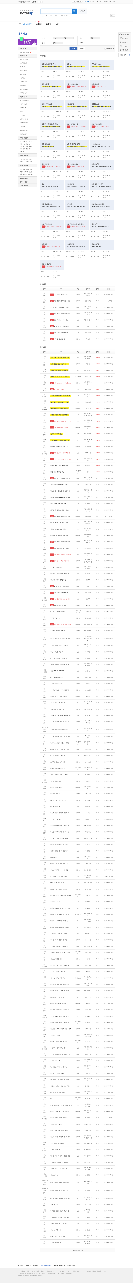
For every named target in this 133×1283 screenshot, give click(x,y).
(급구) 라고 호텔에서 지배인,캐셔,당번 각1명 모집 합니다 (82, 246)
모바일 (87, 1)
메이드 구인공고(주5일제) (57, 1092)
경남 (27, 146)
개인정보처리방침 (46, 1265)
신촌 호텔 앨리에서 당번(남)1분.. (59, 1016)
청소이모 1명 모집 (55, 1035)
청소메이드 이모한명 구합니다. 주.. (60, 965)
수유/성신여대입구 (25, 59)
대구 (21, 149)
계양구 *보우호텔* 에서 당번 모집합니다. (78, 206)
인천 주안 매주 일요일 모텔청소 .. (59, 1118)
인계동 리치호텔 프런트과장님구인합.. (61, 715)
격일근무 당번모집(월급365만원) (51, 126)
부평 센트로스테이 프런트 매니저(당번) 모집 (82, 166)
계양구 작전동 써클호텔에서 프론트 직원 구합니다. (56, 206)
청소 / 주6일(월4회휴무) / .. (57, 1143)
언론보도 (28, 1265)
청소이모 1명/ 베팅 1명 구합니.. (59, 580)
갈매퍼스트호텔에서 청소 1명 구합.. (60, 743)
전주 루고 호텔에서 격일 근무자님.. (60, 1191)
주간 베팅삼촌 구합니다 (56, 652)
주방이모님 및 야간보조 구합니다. (51, 86)
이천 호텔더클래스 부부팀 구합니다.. (60, 990)
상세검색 (83, 11)
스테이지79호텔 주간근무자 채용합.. (61, 396)
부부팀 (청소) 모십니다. (56, 683)
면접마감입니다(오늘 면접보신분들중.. (61, 895)
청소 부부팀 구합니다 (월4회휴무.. (59, 1111)
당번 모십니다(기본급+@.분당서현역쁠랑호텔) (104, 186)
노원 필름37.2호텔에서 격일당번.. (60, 440)
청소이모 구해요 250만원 (102, 126)
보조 (27, 159)
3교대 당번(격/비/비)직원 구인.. (59, 1067)
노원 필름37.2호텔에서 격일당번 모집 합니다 (79, 146)
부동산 (58, 24)
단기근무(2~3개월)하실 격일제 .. (59, 876)
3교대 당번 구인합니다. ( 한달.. (58, 933)
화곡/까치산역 (23, 93)
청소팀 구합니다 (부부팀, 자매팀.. (59, 838)
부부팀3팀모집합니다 (60, 339)
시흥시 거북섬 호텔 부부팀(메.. (62, 313)
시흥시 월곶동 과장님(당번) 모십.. (59, 927)
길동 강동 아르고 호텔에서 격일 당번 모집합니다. (80, 106)
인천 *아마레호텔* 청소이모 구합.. (59, 1130)
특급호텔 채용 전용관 (28, 174)
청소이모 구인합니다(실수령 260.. (59, 1010)
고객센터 (106, 1)
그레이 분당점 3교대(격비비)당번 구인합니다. (82, 126)
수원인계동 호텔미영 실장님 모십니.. (60, 573)
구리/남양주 (23, 108)
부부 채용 (22, 169)
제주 (24, 151)
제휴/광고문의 (71, 1265)
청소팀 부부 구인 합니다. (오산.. (59, 940)
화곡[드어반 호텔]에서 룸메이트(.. (59, 465)
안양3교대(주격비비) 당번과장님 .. (59, 1162)
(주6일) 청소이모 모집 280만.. (58, 889)
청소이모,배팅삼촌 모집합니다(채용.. (60, 952)
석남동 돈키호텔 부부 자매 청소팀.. (60, 984)
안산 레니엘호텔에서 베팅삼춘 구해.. (60, 1054)
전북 (30, 149)
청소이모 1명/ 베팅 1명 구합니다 (100, 226)
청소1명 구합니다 (55, 1204)
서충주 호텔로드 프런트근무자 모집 (60, 908)
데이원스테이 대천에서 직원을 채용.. (60, 1156)
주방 (31, 161)
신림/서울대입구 (24, 81)
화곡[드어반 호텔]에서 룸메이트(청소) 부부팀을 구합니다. (107, 166)
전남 (27, 149)
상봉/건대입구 (23, 63)
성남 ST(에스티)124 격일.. (61, 320)
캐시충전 (124, 46)
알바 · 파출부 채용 (24, 52)
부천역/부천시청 (24, 119)
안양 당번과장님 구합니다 (57, 755)
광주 (24, 149)
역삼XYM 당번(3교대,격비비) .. (58, 529)
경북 (30, 146)
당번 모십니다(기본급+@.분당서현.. (60, 491)
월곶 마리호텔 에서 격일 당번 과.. (59, 851)
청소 (67, 15)
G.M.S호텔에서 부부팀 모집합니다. (101, 106)
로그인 (73, 1)
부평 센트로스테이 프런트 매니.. (63, 459)
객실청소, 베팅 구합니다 (57, 709)
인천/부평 (22, 115)
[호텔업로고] (26, 15)
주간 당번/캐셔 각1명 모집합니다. (54, 166)
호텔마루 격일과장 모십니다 (58, 1048)
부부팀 (45, 15)
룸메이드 (22, 161)
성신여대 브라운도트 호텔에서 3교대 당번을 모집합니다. (60, 226)
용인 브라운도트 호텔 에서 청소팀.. (60, 722)
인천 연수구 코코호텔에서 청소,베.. (60, 1022)
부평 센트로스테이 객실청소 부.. (63, 383)
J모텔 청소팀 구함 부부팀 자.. (62, 326)
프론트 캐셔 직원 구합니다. (57, 997)
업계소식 (39, 24)
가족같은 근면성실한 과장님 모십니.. (60, 1211)
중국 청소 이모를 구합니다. (77, 226)
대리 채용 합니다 (55, 806)
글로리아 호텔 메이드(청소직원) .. (59, 946)
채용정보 (29, 24)
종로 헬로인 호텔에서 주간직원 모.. (60, 914)
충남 (27, 144)
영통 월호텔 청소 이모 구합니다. (76, 66)
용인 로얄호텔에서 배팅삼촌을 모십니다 (56, 266)
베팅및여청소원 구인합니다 (58, 1003)
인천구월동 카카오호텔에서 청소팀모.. (61, 1029)
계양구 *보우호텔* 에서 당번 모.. (59, 503)
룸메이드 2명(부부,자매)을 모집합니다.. (102, 146)
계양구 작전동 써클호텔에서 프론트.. (60, 497)
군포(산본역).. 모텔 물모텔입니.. (59, 696)
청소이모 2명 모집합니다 (57, 1073)
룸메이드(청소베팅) (55, 1242)
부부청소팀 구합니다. (56, 567)
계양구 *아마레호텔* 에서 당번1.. (59, 484)
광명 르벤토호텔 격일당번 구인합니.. (60, 664)
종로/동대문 (23, 66)
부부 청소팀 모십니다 (56, 1149)
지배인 (27, 161)
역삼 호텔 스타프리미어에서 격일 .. (60, 357)
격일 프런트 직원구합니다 (57, 702)
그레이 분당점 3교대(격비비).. (62, 421)
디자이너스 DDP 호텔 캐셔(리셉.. (59, 921)
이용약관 (35, 1265)
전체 (21, 141)
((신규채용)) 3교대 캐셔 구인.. (58, 677)
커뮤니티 (92, 1)
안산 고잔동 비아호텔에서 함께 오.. (60, 813)
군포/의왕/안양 (23, 123)
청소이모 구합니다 (55, 1230)
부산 (21, 146)
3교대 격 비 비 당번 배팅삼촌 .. (58, 800)
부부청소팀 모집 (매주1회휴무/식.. (59, 690)
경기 (27, 141)
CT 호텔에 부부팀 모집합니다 (58, 658)
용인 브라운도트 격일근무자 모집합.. (60, 736)
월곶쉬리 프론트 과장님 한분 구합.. (60, 1086)
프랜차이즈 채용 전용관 (26, 172)
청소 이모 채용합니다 (56, 787)
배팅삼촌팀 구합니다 (56, 959)
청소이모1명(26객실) (48, 146)
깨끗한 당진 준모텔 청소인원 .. (62, 301)
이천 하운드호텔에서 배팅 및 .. (62, 294)
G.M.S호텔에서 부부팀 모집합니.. (60, 408)
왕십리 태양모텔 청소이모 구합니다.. (60, 1079)
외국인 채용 (29, 169)
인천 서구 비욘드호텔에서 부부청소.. (60, 1137)
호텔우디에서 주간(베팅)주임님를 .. (60, 1217)
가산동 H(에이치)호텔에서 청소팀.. (60, 832)
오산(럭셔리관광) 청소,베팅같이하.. (60, 638)
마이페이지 (125, 42)
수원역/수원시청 (24, 130)
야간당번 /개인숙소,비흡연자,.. (62, 599)
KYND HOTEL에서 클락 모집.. (58, 882)
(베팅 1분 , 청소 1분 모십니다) (50, 186)
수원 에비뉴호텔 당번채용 (61, 332)
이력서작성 (125, 38)
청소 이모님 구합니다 (56, 1124)
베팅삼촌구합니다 (55, 1175)
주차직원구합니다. (55, 902)
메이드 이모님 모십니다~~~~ (58, 781)
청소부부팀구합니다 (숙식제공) (59, 870)
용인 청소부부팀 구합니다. (57, 971)
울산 (24, 146)
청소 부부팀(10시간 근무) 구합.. (59, 1168)
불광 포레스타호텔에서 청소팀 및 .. (60, 825)
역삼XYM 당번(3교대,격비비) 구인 (101, 206)
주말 (51, 15)
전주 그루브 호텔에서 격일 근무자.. (60, 1182)
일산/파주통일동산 (25, 100)
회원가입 (79, 1)
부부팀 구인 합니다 (55, 819)
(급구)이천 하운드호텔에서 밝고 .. (59, 510)
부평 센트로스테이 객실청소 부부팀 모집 (81, 86)
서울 (24, 141)
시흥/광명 (22, 126)
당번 (56, 15)
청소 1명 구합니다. (55, 794)
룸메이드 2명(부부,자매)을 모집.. (59, 446)
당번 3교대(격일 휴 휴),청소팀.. (59, 1041)
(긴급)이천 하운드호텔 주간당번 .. (59, 522)
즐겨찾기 (112, 1)
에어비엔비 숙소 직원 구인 (57, 978)
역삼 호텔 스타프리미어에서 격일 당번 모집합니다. (56, 66)
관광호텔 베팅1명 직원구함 (57, 631)
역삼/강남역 (23, 78)
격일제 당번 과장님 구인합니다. (100, 66)
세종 (21, 151)
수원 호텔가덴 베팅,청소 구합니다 (59, 844)
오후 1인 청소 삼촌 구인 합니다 (59, 762)
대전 (24, 144)
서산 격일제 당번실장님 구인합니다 (60, 1198)
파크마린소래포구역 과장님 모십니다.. (61, 1105)
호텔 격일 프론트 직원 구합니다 (59, 645)
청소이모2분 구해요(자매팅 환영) (59, 307)
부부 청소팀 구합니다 (56, 1060)
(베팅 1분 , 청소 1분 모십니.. (58, 472)
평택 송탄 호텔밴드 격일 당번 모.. (59, 1223)
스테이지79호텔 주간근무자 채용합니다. (53, 106)
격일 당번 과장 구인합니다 (57, 1236)
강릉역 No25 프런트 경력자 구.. (59, 729)
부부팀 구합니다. (96, 246)
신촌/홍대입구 (23, 70)
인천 (30, 141)
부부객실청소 (54, 857)
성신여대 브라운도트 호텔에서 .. (63, 554)
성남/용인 (22, 111)
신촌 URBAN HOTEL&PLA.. (58, 671)
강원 (21, 144)
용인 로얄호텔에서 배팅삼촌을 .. (63, 624)
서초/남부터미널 (24, 89)
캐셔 (61, 15)
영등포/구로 (23, 85)
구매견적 (49, 24)
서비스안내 (99, 1)
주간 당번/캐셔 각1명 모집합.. (62, 453)
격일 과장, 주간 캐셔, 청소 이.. (58, 768)
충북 (30, 144)
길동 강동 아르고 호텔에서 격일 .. (60, 402)
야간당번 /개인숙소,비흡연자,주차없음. (56, 246)
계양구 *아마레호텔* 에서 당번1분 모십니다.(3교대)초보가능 (83, 186)
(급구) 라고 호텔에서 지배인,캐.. (59, 611)
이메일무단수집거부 (59, 1265)
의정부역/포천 (23, 104)
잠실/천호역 (23, 74)
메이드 (52, 1098)
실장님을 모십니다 (100, 86)
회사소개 (20, 1265)
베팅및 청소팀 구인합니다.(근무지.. (60, 749)
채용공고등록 (125, 34)
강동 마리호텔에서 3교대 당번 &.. (59, 774)
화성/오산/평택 (23, 134)
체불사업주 (125, 50)
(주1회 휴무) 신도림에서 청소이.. (59, 863)
